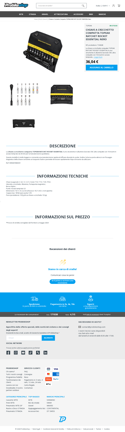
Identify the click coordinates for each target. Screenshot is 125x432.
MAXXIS (50, 405)
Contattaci (28, 388)
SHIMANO (51, 400)
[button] (119, 5)
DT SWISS (51, 411)
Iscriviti (48, 338)
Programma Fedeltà (14, 377)
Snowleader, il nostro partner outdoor (14, 389)
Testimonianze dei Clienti (13, 381)
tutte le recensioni (92, 314)
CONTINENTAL (53, 408)
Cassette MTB (12, 400)
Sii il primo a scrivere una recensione (62, 281)
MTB (30, 400)
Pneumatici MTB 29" (14, 405)
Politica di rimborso (74, 429)
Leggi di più (98, 57)
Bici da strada (33, 403)
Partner (98, 429)
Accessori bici (33, 411)
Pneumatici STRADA (14, 411)
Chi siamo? (10, 371)
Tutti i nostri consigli (14, 374)
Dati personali (88, 429)
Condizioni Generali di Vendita (53, 429)
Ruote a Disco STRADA (15, 408)
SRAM (49, 403)
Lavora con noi (12, 385)
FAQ (26, 371)
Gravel (30, 405)
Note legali (36, 429)
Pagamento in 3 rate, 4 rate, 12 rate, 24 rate (33, 381)
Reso (26, 377)
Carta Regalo (29, 385)
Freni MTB (10, 403)
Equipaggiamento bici (36, 408)
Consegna (28, 374)
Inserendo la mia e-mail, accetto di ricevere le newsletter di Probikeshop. (32, 333)
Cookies (107, 429)
